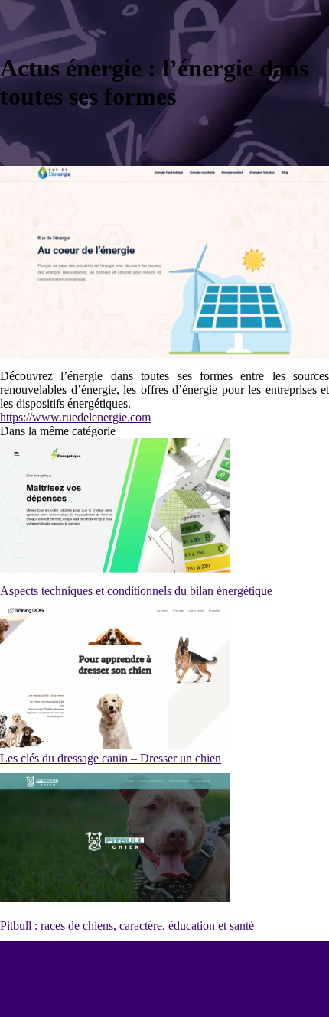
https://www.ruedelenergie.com (75, 417)
